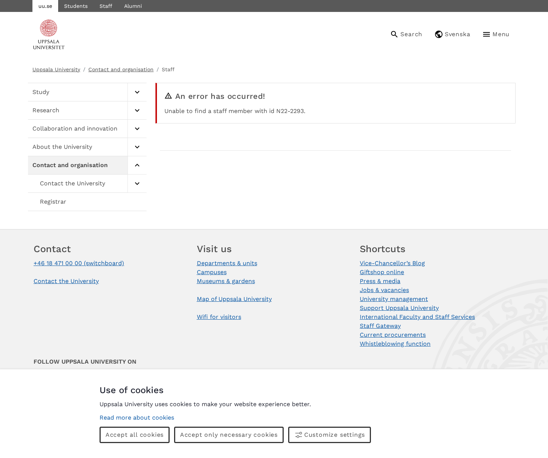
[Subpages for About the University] (137, 147)
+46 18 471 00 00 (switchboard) (79, 263)
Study (40, 91)
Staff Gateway (380, 325)
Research (45, 110)
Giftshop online (382, 272)
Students (76, 6)
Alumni (133, 6)
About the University (62, 146)
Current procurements (393, 334)
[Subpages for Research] (137, 110)
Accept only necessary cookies (229, 434)
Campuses (212, 272)
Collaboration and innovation (74, 128)
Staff (106, 6)
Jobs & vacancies (384, 290)
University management (394, 298)
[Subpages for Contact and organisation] (137, 165)
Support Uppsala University (399, 307)
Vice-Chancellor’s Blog (392, 263)
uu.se (45, 6)
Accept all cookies (134, 434)
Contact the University (72, 183)
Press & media (380, 281)
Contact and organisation (121, 69)
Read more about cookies (137, 417)
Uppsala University (56, 69)
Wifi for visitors (219, 316)
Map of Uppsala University (234, 298)
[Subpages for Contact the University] (137, 184)
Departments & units (227, 263)
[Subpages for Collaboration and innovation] (137, 129)
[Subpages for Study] (137, 92)
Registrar (53, 201)
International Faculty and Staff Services (417, 316)
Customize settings (334, 434)
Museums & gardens (226, 281)
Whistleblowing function (395, 343)
